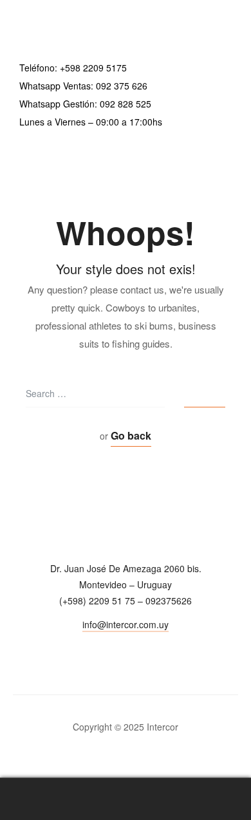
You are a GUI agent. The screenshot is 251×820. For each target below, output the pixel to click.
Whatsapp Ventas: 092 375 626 (83, 85)
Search (125, 799)
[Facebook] (126, 648)
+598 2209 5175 (93, 67)
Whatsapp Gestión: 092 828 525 (85, 103)
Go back (131, 435)
